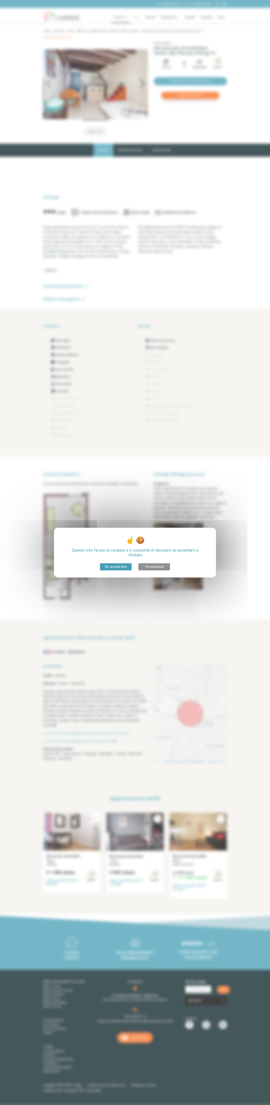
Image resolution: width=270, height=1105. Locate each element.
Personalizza (154, 567)
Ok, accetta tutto (116, 567)
